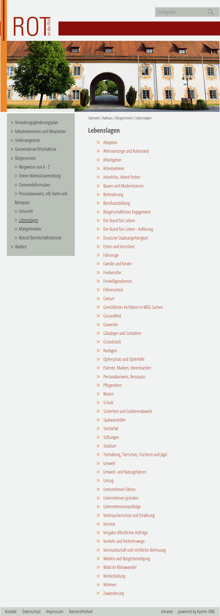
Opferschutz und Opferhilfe (123, 359)
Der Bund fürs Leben (118, 220)
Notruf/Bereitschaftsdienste (40, 237)
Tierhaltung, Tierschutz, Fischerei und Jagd (134, 454)
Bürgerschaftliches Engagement (126, 211)
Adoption (109, 142)
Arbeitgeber (112, 159)
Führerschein (112, 289)
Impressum (54, 611)
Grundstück (111, 341)
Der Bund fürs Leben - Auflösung (127, 229)
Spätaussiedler (114, 419)
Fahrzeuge (110, 255)
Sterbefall (110, 428)
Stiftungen (110, 437)
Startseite (94, 117)
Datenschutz (31, 611)
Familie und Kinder (117, 263)
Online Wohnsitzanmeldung (40, 175)
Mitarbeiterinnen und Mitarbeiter (40, 131)
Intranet (167, 611)
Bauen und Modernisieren (123, 185)
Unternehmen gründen (120, 497)
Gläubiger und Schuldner (122, 333)
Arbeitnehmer (113, 168)
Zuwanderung (113, 593)
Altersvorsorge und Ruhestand (125, 151)
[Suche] (211, 12)
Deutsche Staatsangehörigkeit (125, 237)
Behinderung (112, 194)
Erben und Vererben (118, 246)
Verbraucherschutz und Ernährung (128, 515)
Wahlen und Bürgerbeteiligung (126, 558)
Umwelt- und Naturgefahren (124, 471)
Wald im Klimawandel (119, 567)
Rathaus (107, 117)
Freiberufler (112, 272)
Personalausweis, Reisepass (123, 376)
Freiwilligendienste (117, 281)
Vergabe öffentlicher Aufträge (125, 532)
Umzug (108, 480)
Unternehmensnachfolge (121, 506)
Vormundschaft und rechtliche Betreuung (134, 550)
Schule (107, 402)
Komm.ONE (206, 611)
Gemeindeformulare (34, 184)
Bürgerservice (25, 158)
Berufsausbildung (116, 203)
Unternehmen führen (119, 489)
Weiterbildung (113, 576)
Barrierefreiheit (81, 611)
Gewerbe (110, 324)
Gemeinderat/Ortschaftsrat (35, 149)
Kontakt (11, 611)
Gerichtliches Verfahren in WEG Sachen (132, 307)
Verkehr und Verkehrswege (123, 541)
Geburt (108, 298)
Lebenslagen (28, 220)
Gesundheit (111, 315)
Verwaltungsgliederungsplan (36, 122)
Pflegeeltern (112, 385)
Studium (109, 445)
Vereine (108, 524)
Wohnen (109, 584)
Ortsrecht (26, 211)
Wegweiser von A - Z (34, 166)
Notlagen (109, 350)
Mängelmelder (30, 228)
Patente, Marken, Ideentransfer (126, 367)
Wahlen (21, 246)
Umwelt (108, 463)
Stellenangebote (27, 140)
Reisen (107, 393)
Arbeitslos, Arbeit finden (121, 177)
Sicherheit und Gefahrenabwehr (127, 411)
